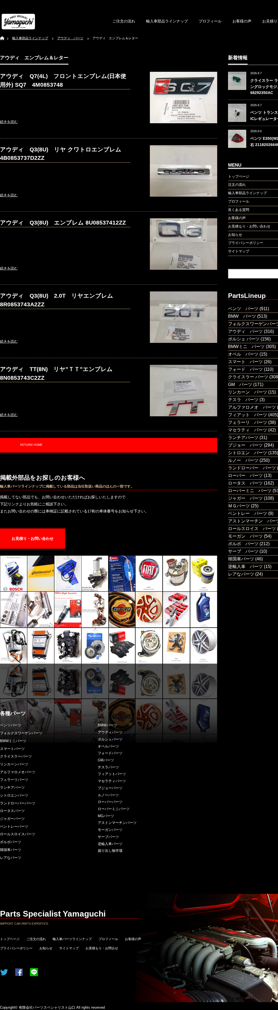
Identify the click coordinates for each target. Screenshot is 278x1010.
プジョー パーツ (245, 445)
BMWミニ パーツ (246, 346)
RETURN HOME (31, 444)
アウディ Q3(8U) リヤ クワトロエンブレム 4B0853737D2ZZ (63, 153)
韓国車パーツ (10, 850)
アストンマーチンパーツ (117, 823)
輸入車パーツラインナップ (72, 939)
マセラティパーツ (112, 781)
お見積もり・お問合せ (102, 948)
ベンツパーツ (10, 725)
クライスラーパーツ (16, 756)
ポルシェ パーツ (244, 339)
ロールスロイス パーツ (252, 528)
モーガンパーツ (110, 830)
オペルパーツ (108, 746)
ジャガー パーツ (245, 498)
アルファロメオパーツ (17, 772)
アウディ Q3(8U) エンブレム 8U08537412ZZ (63, 222)
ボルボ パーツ (243, 543)
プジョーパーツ (110, 788)
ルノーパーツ (108, 795)
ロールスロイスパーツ (17, 834)
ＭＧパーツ (239, 506)
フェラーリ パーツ (247, 422)
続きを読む (9, 122)
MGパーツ (106, 816)
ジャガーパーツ (12, 819)
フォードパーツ (110, 753)
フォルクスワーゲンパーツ (21, 733)
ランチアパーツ (12, 787)
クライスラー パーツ (248, 377)
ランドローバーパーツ (17, 803)
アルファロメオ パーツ (252, 407)
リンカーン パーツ (247, 392)
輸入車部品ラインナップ (167, 21)
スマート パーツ (245, 361)
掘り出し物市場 (110, 851)
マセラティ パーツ (247, 430)
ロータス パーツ (245, 483)
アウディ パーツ (245, 331)
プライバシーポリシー (16, 948)
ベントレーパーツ (14, 826)
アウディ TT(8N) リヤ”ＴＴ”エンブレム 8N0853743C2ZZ (56, 373)
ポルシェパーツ (110, 739)
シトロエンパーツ (14, 795)
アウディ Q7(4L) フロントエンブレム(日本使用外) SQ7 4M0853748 (63, 80)
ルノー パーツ (243, 460)
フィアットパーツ (112, 774)
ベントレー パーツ (247, 513)
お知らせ (45, 948)
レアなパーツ (10, 858)
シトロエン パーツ (247, 452)
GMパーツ (106, 760)
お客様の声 (241, 21)
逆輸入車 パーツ (245, 566)
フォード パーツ (245, 369)
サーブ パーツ (243, 551)
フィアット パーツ (247, 415)
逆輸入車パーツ (110, 844)
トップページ (10, 939)
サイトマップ (69, 948)
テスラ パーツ (243, 399)
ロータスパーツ (12, 811)
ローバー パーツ (245, 475)
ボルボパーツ (10, 842)
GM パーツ (240, 384)
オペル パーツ (243, 354)
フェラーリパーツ (14, 780)
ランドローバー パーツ (252, 468)
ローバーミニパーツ (113, 809)
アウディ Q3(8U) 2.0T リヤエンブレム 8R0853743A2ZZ (59, 300)
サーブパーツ (108, 837)
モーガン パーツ (245, 536)
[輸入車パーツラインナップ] (18, 21)
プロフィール (210, 21)
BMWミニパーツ (13, 741)
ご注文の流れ (123, 21)
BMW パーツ (242, 316)
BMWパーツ (107, 725)
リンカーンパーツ (14, 764)
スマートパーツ (12, 749)
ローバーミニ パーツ (249, 490)
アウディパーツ (110, 732)
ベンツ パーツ (243, 308)
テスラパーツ (108, 767)
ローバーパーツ (110, 802)
